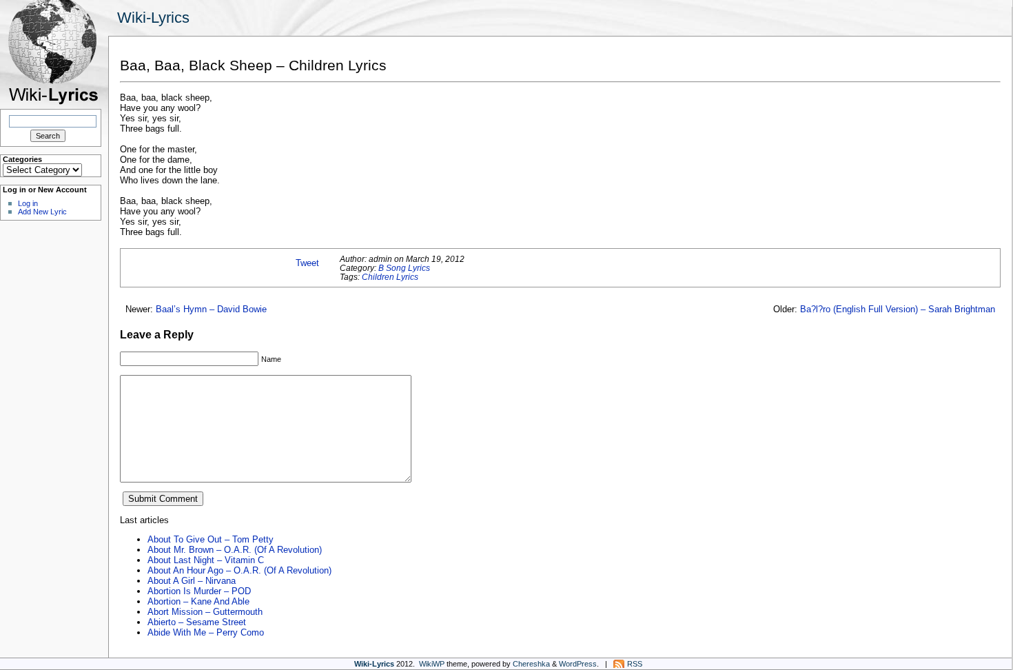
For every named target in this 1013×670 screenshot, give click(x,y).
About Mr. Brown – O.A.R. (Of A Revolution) (234, 550)
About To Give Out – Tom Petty (210, 539)
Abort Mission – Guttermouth (205, 612)
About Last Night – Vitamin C (205, 560)
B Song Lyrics (404, 267)
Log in (28, 203)
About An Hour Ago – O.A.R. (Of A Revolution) (239, 570)
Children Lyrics (390, 276)
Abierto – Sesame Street (196, 622)
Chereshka (531, 664)
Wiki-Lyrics (153, 17)
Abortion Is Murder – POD (199, 591)
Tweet (307, 263)
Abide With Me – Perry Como (205, 632)
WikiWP (431, 664)
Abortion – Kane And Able (198, 601)
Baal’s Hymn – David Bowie (211, 309)
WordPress (578, 664)
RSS (634, 664)
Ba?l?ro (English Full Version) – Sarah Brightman (897, 309)
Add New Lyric (42, 211)
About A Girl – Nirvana (191, 581)
